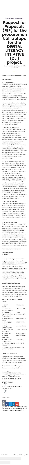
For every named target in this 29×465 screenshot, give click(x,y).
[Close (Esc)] (2, 458)
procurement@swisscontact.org (11, 373)
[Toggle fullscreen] (13, 458)
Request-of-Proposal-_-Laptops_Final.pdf (12, 387)
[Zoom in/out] (18, 458)
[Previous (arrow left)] (2, 462)
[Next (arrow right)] (7, 462)
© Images (16, 455)
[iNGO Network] (10, 7)
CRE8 (27, 455)
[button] (4, 401)
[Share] (7, 458)
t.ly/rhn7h (5, 360)
